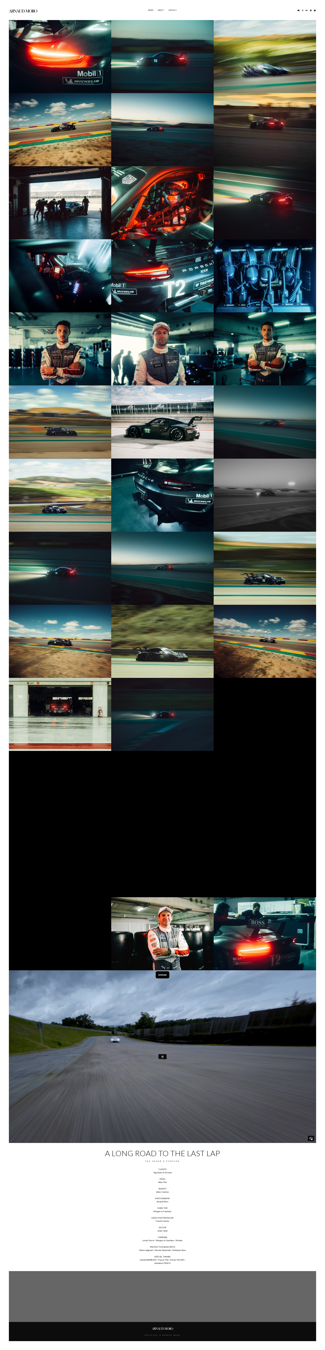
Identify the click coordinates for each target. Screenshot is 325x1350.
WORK (150, 10)
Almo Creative (162, 1192)
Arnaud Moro (162, 1201)
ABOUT (161, 10)
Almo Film (162, 1182)
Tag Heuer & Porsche (162, 1172)
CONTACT (172, 10)
